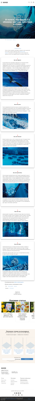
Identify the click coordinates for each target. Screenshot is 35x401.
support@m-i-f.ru (14, 371)
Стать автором (12, 380)
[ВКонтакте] (16, 393)
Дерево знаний (3, 381)
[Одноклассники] (18, 393)
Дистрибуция (12, 383)
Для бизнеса (12, 384)
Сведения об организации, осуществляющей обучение (23, 380)
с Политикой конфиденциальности (11, 398)
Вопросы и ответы (3, 380)
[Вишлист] (31, 2)
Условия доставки (3, 383)
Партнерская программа (14, 381)
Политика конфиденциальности (24, 383)
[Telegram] (20, 393)
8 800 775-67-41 (4, 370)
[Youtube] (14, 393)
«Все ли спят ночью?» (19, 282)
